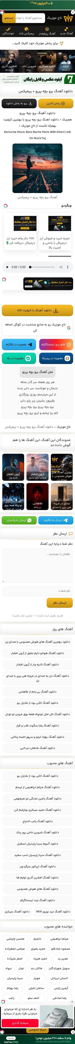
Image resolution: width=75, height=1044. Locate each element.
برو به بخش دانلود (16, 103)
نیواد (8, 968)
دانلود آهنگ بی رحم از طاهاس (37, 692)
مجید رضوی (38, 949)
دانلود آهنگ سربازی (17, 912)
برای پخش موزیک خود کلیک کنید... (35, 43)
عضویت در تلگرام (16, 344)
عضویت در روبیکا (52, 358)
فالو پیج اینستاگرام (53, 344)
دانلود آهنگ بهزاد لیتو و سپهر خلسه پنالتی (37, 737)
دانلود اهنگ (50, 119)
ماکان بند (36, 968)
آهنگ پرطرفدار (47, 34)
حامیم (37, 939)
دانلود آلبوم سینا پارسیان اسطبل (37, 844)
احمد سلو (33, 998)
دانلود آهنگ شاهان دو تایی (37, 748)
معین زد (63, 959)
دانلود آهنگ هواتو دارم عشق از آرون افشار (37, 653)
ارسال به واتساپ (16, 520)
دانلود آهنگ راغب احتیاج (37, 821)
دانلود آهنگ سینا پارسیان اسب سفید (37, 855)
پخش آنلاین (53, 103)
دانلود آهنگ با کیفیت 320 (34, 310)
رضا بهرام (12, 988)
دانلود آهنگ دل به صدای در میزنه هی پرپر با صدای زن (37, 678)
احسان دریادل (59, 978)
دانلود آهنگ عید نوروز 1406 (53, 912)
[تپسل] (4, 279)
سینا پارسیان (15, 978)
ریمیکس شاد (26, 34)
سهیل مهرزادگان (59, 968)
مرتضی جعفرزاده (15, 949)
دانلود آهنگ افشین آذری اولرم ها (37, 877)
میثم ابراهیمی (59, 939)
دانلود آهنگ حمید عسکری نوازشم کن (37, 810)
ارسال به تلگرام (53, 520)
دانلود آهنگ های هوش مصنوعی (37, 889)
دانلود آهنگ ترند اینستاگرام (37, 900)
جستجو (8, 18)
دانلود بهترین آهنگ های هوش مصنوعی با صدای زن (37, 642)
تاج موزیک (54, 18)
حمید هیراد (40, 959)
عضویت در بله (15, 358)
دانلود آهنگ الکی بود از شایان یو (37, 703)
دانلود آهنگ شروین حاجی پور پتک (37, 832)
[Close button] (72, 1002)
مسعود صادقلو (60, 949)
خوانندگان (8, 34)
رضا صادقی (59, 998)
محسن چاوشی (15, 939)
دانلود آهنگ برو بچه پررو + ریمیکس (46, 91)
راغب (11, 998)
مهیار (37, 978)
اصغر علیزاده (14, 959)
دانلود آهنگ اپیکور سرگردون (38, 866)
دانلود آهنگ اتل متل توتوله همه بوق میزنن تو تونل (37, 714)
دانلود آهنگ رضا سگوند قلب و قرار (37, 725)
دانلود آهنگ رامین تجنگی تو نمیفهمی (37, 799)
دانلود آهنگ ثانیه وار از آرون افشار (37, 664)
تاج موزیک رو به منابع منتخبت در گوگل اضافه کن (35, 327)
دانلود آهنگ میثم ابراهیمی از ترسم (37, 787)
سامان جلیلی (36, 988)
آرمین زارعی (61, 988)
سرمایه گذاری (20, 1023)
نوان (21, 968)
